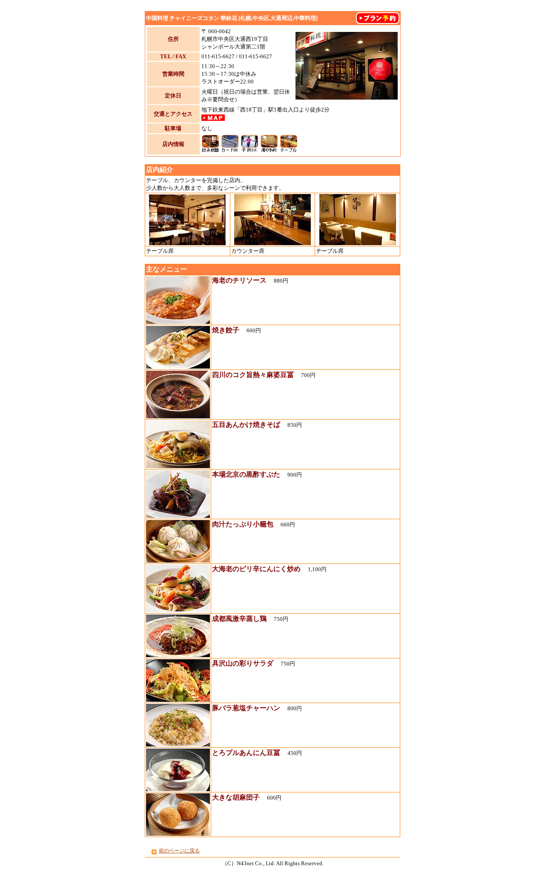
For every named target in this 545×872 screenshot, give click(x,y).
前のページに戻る (179, 851)
